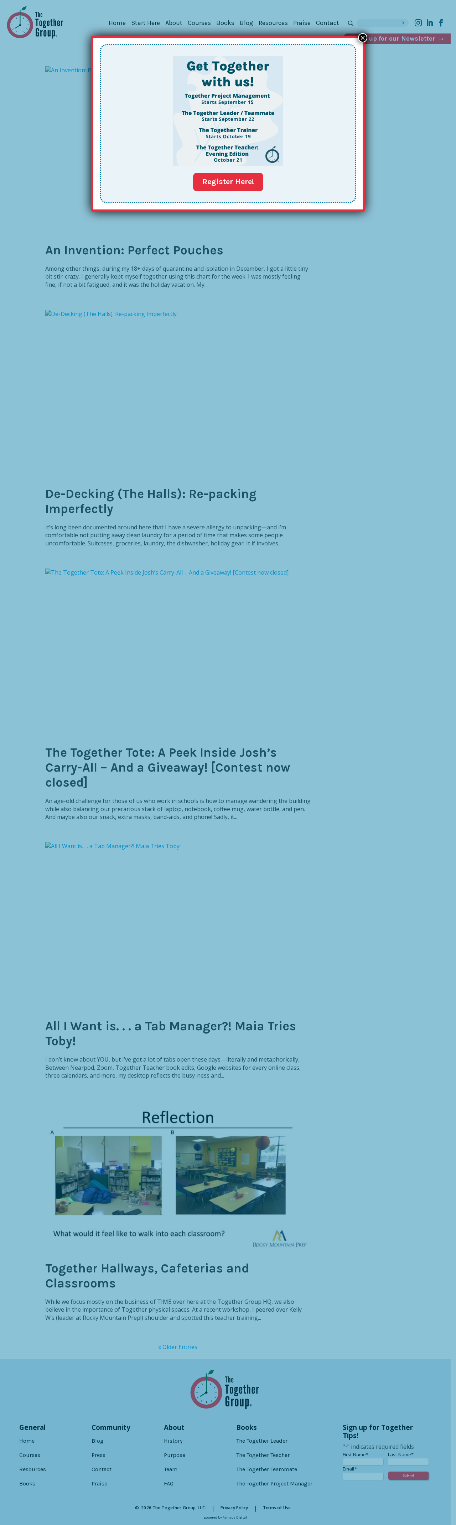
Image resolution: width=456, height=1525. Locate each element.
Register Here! (228, 181)
